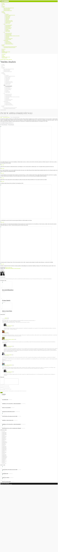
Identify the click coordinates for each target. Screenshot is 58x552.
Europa (4, 13)
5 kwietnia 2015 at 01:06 (5, 365)
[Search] (9, 1)
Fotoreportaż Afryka (6, 117)
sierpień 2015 (4, 449)
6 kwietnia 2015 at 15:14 (5, 333)
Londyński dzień (7, 18)
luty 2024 (3, 431)
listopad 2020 (4, 433)
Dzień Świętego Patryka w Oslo (9, 21)
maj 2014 (3, 460)
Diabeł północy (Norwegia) (7, 9)
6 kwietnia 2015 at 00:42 (7, 372)
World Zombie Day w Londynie (8, 20)
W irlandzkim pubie (5, 473)
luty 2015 (3, 453)
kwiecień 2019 (4, 436)
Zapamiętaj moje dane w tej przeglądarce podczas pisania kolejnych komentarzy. (13, 390)
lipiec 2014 (3, 459)
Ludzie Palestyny (7, 36)
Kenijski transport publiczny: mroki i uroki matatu (13, 268)
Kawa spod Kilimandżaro (7, 290)
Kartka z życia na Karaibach (6, 407)
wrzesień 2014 (4, 457)
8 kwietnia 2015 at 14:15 (7, 326)
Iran (2, 5)
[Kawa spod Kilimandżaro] (30, 285)
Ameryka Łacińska (6, 40)
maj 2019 (3, 435)
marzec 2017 (4, 439)
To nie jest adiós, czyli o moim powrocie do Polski (9, 416)
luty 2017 (3, 440)
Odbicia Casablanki (7, 31)
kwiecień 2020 (4, 434)
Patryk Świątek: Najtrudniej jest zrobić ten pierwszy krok (10, 46)
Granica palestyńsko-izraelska (9, 38)
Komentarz (2, 384)
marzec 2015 (4, 452)
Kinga (6, 332)
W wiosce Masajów (6, 300)
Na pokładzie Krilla (7, 30)
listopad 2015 (4, 447)
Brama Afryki (6, 29)
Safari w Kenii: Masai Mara (8, 27)
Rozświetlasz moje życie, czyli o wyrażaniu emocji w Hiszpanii (11, 428)
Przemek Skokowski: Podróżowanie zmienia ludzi (9, 47)
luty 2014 (3, 462)
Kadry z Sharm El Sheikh (8, 39)
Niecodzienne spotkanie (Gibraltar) (8, 10)
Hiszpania (3, 3)
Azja (4, 32)
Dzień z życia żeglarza (8, 28)
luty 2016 (3, 445)
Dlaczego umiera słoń (8, 267)
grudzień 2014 (4, 455)
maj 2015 (3, 451)
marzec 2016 (4, 444)
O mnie (3, 55)
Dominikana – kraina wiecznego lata (7, 420)
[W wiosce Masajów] (30, 295)
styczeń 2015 (4, 454)
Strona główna (3, 54)
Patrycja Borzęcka (9, 325)
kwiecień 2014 (4, 461)
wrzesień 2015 (4, 448)
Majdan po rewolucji (7, 23)
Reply (13, 325)
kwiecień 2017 (4, 438)
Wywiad (3, 45)
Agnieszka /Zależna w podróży (9, 339)
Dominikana (3, 4)
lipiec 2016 (3, 443)
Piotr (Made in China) (8, 354)
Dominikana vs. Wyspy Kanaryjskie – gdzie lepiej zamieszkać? (11, 403)
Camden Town (7, 19)
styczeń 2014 (4, 463)
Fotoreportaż (3, 12)
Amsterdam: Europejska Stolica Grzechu (8, 411)
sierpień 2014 (4, 458)
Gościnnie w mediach (4, 52)
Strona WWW (2, 389)
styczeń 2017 (4, 441)
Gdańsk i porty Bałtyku (5, 477)
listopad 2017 (4, 437)
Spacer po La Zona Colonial (6, 481)
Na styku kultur (7, 37)
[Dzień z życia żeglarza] (30, 306)
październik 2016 (4, 442)
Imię (1, 385)
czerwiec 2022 (4, 432)
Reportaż (3, 11)
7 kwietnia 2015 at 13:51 (5, 318)
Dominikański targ (7, 41)
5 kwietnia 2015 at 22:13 (5, 340)
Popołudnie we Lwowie (8, 22)
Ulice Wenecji (7, 14)
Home (1, 117)
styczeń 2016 (4, 446)
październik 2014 (4, 456)
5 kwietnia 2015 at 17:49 (5, 355)
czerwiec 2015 (4, 450)
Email (1, 387)
